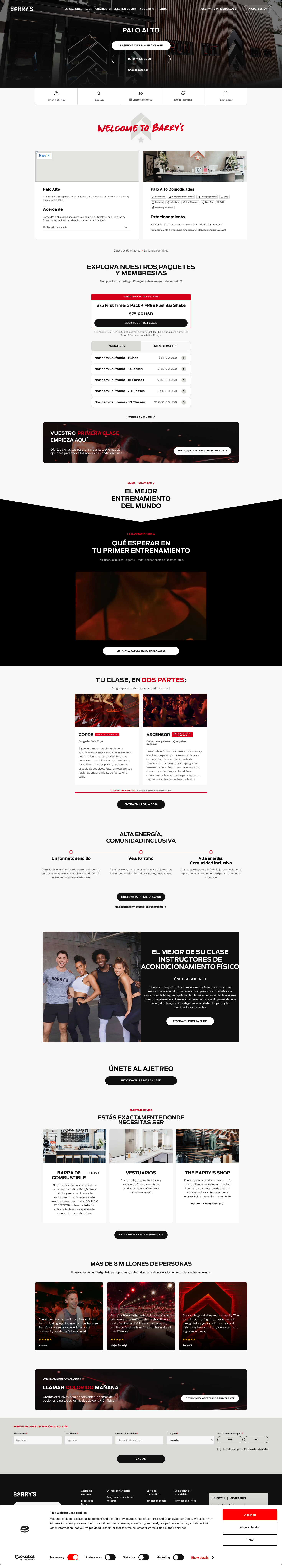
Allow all (250, 1514)
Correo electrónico (126, 1433)
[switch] (110, 1557)
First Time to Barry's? (230, 1433)
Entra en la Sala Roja (141, 804)
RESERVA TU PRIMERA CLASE (218, 9)
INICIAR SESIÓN (257, 9)
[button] (87, 227)
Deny (250, 1539)
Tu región (172, 1433)
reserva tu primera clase (141, 897)
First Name (20, 1433)
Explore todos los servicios (141, 1235)
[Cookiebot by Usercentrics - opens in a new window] (25, 1557)
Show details (200, 1557)
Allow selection (250, 1527)
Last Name (71, 1433)
